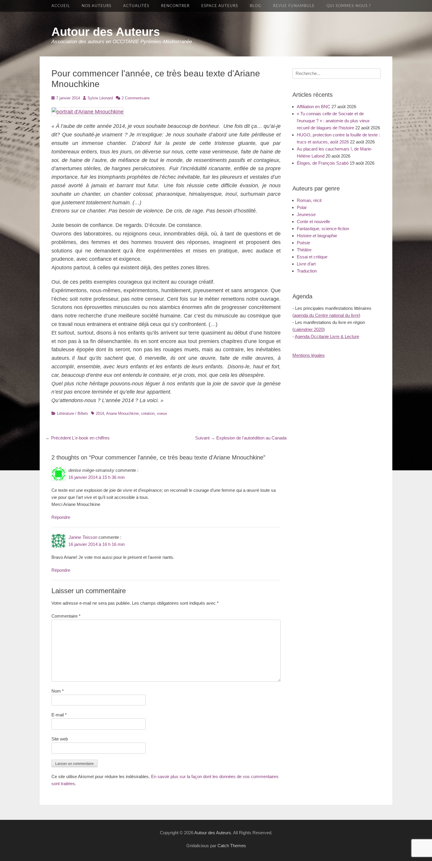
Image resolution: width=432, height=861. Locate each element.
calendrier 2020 (308, 329)
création (148, 413)
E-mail (59, 714)
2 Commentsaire (136, 98)
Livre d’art (306, 263)
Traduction (307, 270)
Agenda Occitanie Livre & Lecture (327, 336)
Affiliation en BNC (313, 106)
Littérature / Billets (72, 413)
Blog (255, 6)
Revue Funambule (294, 6)
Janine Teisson (82, 537)
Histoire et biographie (317, 235)
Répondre (60, 517)
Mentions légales (308, 355)
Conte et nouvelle (313, 221)
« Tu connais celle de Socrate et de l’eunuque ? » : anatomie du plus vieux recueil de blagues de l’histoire (333, 120)
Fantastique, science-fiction (323, 228)
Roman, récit (309, 200)
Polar (302, 207)
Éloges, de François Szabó (323, 163)
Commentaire (66, 615)
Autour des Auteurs (105, 31)
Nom (57, 690)
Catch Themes (231, 845)
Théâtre (304, 249)
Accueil (60, 6)
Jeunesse (306, 214)
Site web (59, 738)
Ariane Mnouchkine (122, 413)
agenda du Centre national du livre (326, 315)
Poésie (303, 242)
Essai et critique (312, 256)
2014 (100, 413)
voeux (162, 413)
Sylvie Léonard (100, 98)
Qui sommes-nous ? (348, 6)
